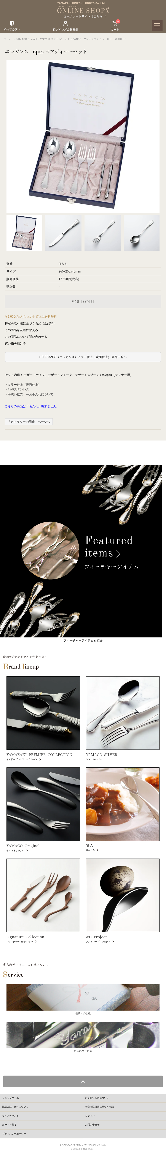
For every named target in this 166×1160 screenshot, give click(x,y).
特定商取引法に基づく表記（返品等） (30, 323)
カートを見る (9, 1124)
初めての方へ (11, 29)
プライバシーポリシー (14, 1133)
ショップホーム (10, 1098)
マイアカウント (10, 1115)
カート (115, 25)
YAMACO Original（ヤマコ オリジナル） (40, 39)
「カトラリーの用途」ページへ (29, 421)
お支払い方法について (97, 1098)
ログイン (90, 1115)
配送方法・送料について (15, 1106)
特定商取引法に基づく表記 (99, 1106)
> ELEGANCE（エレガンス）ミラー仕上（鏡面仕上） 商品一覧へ (83, 357)
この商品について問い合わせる (26, 336)
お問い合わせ (92, 1124)
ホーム (7, 39)
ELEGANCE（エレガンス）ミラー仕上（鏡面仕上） (98, 39)
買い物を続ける (15, 343)
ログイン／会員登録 (65, 29)
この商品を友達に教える (21, 330)
